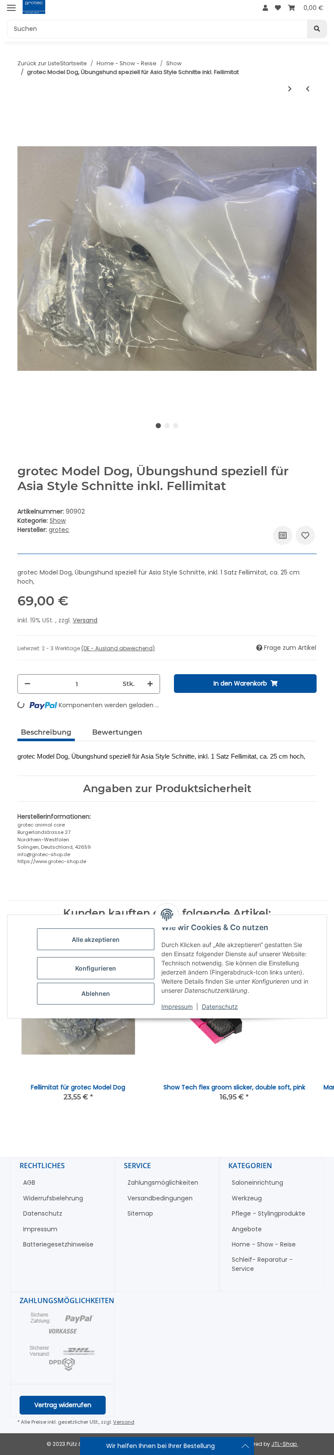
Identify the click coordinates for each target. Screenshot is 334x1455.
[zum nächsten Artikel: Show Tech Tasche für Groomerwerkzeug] (290, 89)
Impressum (177, 1006)
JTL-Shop (284, 1444)
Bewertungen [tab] (117, 732)
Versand (85, 620)
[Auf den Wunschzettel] (305, 535)
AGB (29, 1182)
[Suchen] (317, 29)
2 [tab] (167, 425)
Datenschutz (220, 1006)
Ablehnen (95, 993)
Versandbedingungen (160, 1198)
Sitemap (140, 1213)
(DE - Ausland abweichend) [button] (118, 648)
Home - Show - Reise (264, 1244)
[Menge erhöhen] (150, 684)
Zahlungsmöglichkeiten (162, 1182)
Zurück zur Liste (38, 63)
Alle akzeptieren (96, 939)
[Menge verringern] (27, 684)
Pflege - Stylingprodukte (268, 1213)
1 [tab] (158, 425)
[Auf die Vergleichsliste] (282, 535)
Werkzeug (247, 1198)
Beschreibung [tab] (46, 732)
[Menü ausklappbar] (11, 7)
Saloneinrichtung (257, 1182)
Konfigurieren (95, 968)
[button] (265, 8)
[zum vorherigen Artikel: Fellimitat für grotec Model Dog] (308, 89)
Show (58, 520)
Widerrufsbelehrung (53, 1198)
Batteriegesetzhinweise (58, 1244)
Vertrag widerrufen (62, 1405)
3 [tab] (175, 425)
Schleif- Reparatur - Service (262, 1264)
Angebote (247, 1229)
